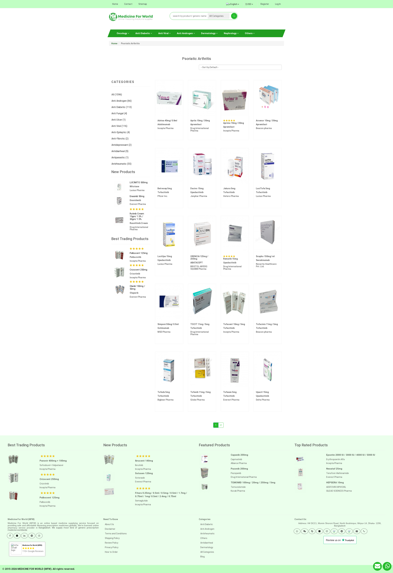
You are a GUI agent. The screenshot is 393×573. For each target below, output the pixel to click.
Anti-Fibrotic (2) (120, 138)
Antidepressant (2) (121, 144)
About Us (109, 524)
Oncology (122, 33)
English (234, 4)
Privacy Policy (111, 547)
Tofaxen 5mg (230, 392)
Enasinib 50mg (137, 196)
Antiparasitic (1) (120, 157)
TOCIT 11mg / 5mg (199, 324)
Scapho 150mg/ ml (265, 256)
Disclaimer (110, 529)
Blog (202, 556)
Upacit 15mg (262, 392)
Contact (128, 4)
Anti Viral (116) (119, 126)
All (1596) (117, 94)
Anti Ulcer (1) (118, 119)
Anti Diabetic (143, 33)
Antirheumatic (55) (121, 163)
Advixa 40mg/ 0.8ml (167, 120)
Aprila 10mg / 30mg (200, 120)
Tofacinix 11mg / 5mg (267, 324)
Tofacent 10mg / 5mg (234, 324)
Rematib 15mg (230, 259)
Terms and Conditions (116, 533)
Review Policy (111, 543)
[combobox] (249, 4)
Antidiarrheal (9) (120, 151)
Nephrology (230, 33)
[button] (297, 531)
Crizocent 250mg (138, 269)
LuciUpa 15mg (165, 256)
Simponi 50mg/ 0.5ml (168, 324)
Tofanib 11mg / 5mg (200, 392)
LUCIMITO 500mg (139, 182)
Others (249, 33)
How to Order (111, 552)
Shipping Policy (112, 538)
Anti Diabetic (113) (121, 107)
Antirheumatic (207, 533)
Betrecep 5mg (165, 188)
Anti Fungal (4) (119, 113)
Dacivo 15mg (197, 188)
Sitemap (142, 4)
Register (265, 4)
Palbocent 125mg (139, 253)
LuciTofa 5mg (263, 188)
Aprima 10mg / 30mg (233, 123)
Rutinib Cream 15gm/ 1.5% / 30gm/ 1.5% (137, 216)
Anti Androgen (185, 33)
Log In (278, 4)
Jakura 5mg (229, 188)
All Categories (207, 552)
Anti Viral (163, 33)
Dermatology (208, 33)
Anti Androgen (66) (121, 100)
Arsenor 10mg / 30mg (267, 120)
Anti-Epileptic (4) (120, 132)
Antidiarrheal (206, 543)
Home (115, 4)
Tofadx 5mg (164, 392)
